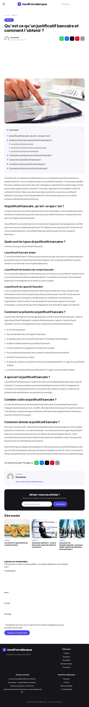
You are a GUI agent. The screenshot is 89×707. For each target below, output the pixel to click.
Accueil (6, 15)
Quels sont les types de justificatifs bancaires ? (30, 140)
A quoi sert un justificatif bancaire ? (25, 159)
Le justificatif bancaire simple (22, 144)
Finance (9, 20)
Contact (66, 682)
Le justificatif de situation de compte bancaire (28, 148)
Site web (7, 614)
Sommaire (12, 130)
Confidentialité (66, 689)
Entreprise (66, 657)
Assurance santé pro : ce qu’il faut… (22, 686)
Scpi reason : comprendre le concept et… (22, 682)
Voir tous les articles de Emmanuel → (30, 482)
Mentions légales (66, 686)
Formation (66, 667)
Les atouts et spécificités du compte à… (23, 679)
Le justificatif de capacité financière (24, 151)
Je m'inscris (60, 504)
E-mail (7, 603)
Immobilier (66, 660)
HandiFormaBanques (33, 4)
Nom (6, 592)
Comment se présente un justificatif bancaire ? (30, 155)
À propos (66, 679)
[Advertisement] (44, 61)
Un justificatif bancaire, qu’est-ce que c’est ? (29, 135)
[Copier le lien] (82, 38)
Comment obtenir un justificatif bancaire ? (28, 168)
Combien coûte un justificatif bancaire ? (27, 164)
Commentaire (10, 571)
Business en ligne (66, 664)
